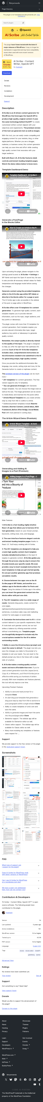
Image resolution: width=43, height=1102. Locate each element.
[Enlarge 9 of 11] (38, 759)
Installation (8, 91)
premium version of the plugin (17, 374)
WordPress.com (9, 1055)
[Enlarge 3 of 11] (18, 781)
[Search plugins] (23, 23)
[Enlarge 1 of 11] (18, 759)
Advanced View (8, 960)
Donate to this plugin (9, 1009)
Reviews (7, 86)
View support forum (9, 991)
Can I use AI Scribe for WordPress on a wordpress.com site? (14, 881)
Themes (25, 1024)
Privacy (5, 1031)
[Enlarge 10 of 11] (38, 794)
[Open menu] (40, 3)
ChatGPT (37, 951)
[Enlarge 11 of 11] (38, 833)
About (4, 1021)
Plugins (25, 1028)
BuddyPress (7, 1066)
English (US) (37, 946)
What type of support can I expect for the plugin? (11, 866)
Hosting (5, 1028)
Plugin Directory (7, 9)
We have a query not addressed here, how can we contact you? (14, 889)
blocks (22, 951)
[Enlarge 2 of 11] (18, 772)
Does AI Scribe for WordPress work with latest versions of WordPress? (15, 874)
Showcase (26, 1021)
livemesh (19, 67)
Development (9, 96)
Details (6, 81)
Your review (6, 976)
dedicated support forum (16, 747)
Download (6, 73)
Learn (4, 1038)
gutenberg (31, 955)
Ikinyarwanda (12, 1075)
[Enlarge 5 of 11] (18, 805)
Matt (5, 1059)
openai (38, 955)
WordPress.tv (8, 1049)
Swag (25, 1049)
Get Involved (27, 1038)
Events (25, 1042)
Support (7, 101)
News (4, 1024)
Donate (26, 1045)
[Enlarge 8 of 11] (18, 845)
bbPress (6, 1062)
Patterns (25, 1031)
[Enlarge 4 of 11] (18, 792)
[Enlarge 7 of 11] (18, 831)
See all (38, 976)
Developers (6, 1045)
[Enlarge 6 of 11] (18, 818)
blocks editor (30, 951)
